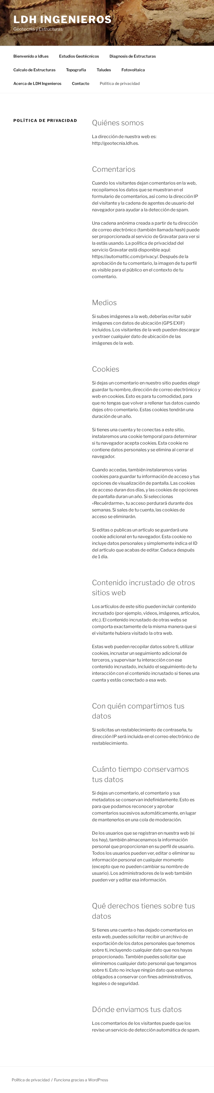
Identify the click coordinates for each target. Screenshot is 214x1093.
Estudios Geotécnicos (79, 56)
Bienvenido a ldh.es (30, 56)
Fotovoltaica (133, 69)
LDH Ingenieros (62, 19)
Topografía (76, 69)
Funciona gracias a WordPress (81, 1079)
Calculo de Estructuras (34, 69)
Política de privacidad (120, 83)
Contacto (80, 83)
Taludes (104, 69)
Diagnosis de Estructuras (133, 56)
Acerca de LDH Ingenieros (37, 83)
